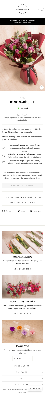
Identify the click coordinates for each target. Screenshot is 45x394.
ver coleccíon (22, 269)
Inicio (22, 98)
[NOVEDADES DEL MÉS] (22, 286)
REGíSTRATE (21, 384)
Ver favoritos (22, 358)
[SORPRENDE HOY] (22, 242)
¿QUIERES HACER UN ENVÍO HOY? (22, 197)
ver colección (22, 314)
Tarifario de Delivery (22, 203)
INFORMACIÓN (22, 366)
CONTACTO (22, 372)
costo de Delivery (26, 117)
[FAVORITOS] (22, 331)
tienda (22, 378)
